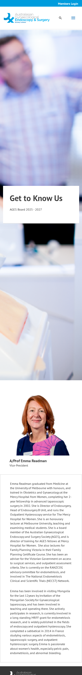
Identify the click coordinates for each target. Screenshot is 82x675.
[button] (60, 18)
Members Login (68, 4)
